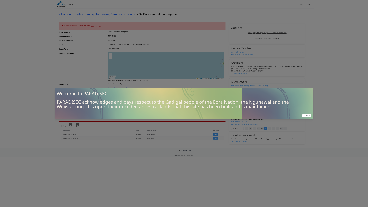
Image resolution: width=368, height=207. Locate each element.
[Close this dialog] (310, 90)
